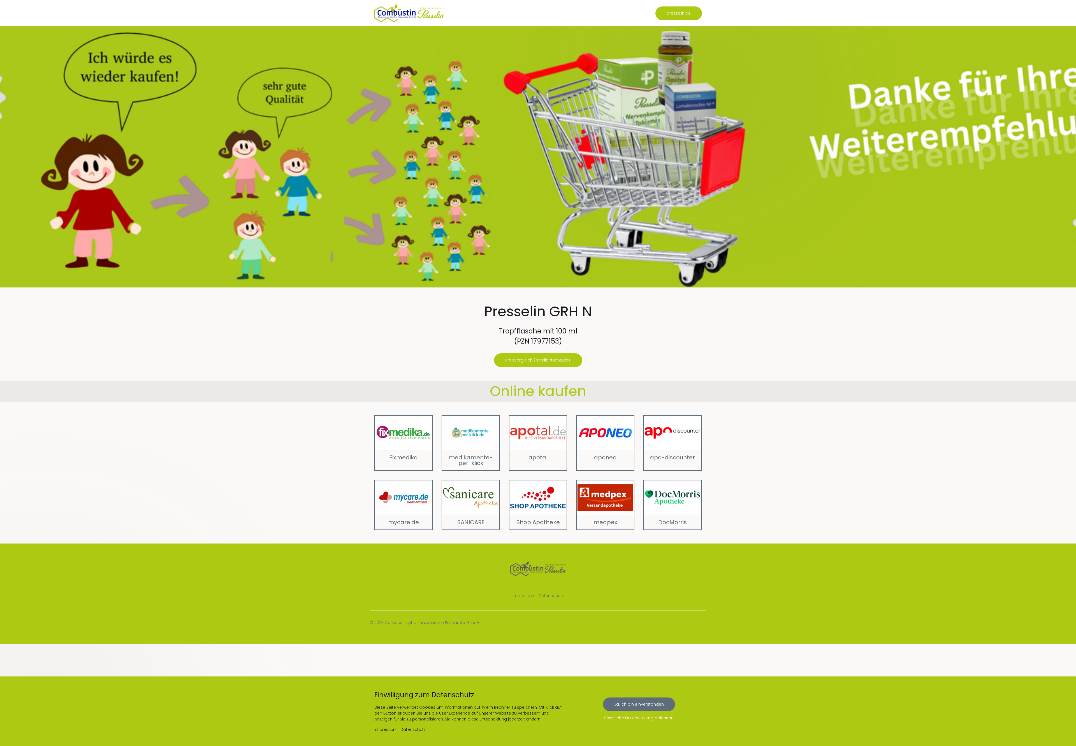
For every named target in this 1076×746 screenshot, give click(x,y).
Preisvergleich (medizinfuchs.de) (538, 360)
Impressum (524, 595)
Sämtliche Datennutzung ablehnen (639, 718)
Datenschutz (551, 595)
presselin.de (679, 13)
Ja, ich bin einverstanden (639, 704)
